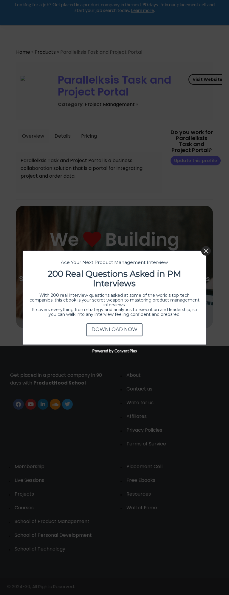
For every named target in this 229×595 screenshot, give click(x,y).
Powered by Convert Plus (114, 350)
